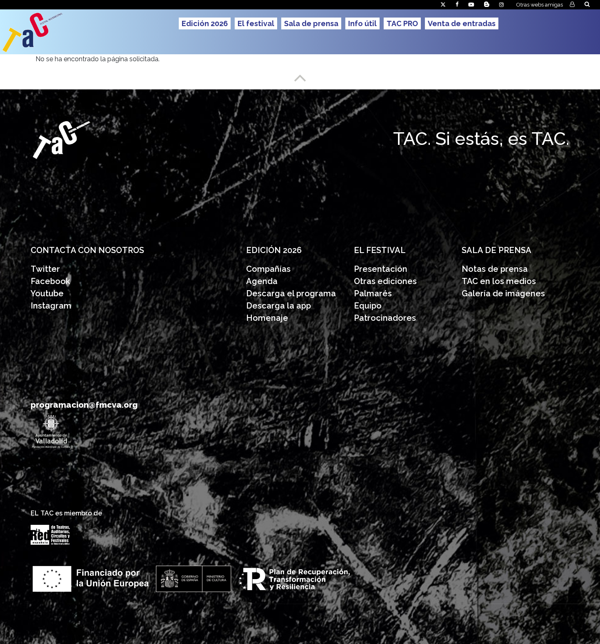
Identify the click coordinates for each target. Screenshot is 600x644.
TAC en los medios (499, 281)
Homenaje (267, 318)
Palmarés (373, 293)
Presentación (381, 269)
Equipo (368, 306)
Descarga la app (278, 306)
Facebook (50, 281)
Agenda (262, 281)
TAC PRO (402, 23)
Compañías (268, 269)
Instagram (51, 306)
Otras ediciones (385, 281)
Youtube (47, 293)
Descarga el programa (292, 293)
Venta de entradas (462, 23)
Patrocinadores (385, 318)
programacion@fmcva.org (84, 405)
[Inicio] (63, 31)
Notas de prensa (495, 269)
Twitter (45, 269)
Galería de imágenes (503, 293)
